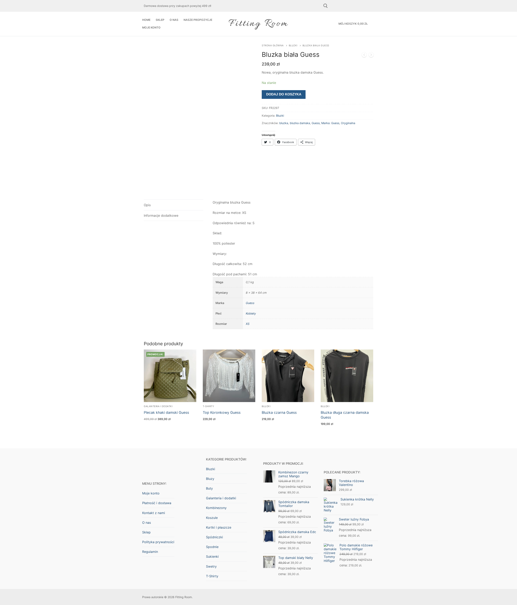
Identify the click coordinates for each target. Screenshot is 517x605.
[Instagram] (352, 6)
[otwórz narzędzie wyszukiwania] (325, 6)
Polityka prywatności (158, 542)
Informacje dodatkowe (161, 215)
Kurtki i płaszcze (218, 527)
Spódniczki (214, 537)
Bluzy (210, 479)
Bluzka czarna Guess (279, 412)
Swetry (211, 566)
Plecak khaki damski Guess (166, 412)
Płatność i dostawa (156, 503)
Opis (147, 205)
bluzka (283, 123)
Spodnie (212, 547)
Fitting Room (258, 23)
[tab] (173, 205)
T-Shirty (208, 406)
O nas (146, 523)
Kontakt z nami (153, 513)
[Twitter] (366, 6)
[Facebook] (338, 6)
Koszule (212, 518)
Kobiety (251, 313)
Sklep (146, 532)
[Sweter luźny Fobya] (371, 55)
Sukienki (212, 556)
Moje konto (151, 493)
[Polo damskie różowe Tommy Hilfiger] (364, 55)
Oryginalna (348, 123)
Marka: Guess (330, 123)
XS (247, 323)
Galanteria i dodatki (158, 406)
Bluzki (293, 45)
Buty (209, 488)
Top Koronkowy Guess (222, 412)
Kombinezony (216, 508)
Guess (316, 123)
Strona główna (273, 45)
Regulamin (150, 552)
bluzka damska (300, 123)
